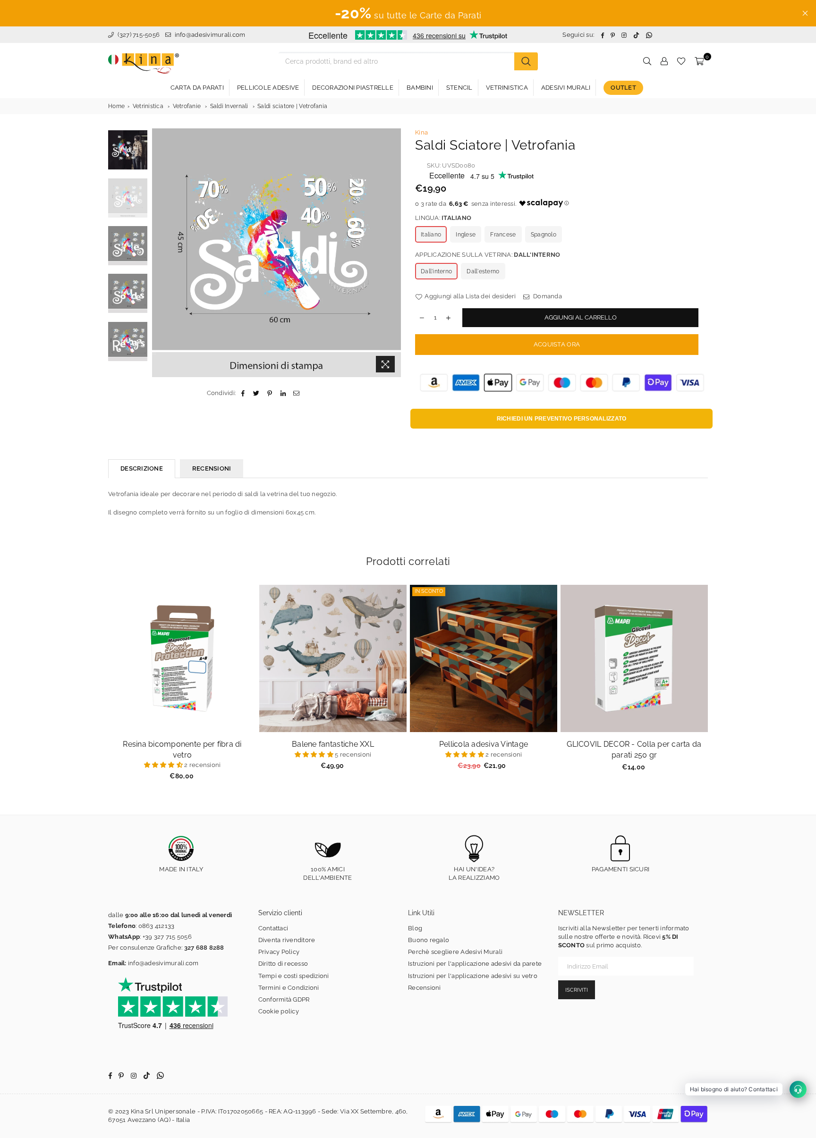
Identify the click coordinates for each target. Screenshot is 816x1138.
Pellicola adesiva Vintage (483, 744)
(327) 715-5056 (138, 34)
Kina (421, 132)
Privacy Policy (279, 951)
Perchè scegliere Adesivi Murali (455, 951)
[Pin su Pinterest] (269, 393)
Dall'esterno (483, 271)
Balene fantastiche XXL (333, 744)
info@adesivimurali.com (210, 34)
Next (392, 252)
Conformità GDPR (284, 999)
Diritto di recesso (283, 963)
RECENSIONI (211, 468)
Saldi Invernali (229, 106)
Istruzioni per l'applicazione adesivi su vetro (472, 975)
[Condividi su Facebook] (242, 393)
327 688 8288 (204, 947)
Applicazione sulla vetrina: (487, 254)
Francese (503, 234)
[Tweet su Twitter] (256, 393)
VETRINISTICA (507, 87)
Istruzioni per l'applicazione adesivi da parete (475, 963)
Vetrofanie (187, 106)
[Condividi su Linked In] (283, 393)
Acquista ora (557, 344)
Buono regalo (428, 940)
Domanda (547, 296)
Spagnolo (543, 234)
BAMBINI (420, 87)
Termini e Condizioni (288, 987)
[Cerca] (526, 61)
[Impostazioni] (663, 61)
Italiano (431, 234)
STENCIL (459, 87)
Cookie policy (278, 1011)
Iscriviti (576, 990)
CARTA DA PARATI (197, 87)
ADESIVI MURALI (566, 87)
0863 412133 (156, 925)
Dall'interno (436, 271)
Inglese (466, 234)
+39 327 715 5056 (167, 936)
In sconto (429, 591)
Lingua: (443, 217)
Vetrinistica (148, 106)
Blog (415, 928)
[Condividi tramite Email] (296, 393)
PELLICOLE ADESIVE (268, 87)
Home (116, 106)
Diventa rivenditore (286, 940)
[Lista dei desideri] (681, 61)
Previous (160, 252)
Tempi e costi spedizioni (293, 975)
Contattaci (273, 928)
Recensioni (424, 987)
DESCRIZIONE (141, 468)
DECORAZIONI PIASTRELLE (352, 87)
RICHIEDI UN (562, 418)
